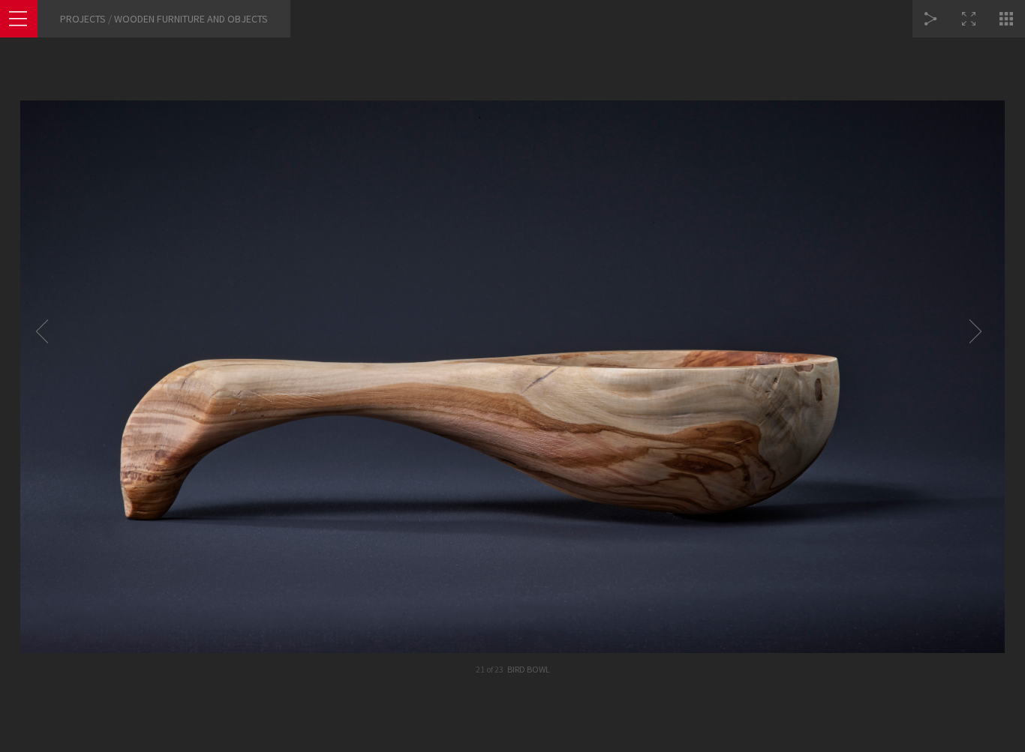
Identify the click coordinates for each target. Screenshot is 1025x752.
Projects (83, 18)
